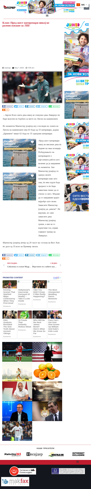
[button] (47, 15)
